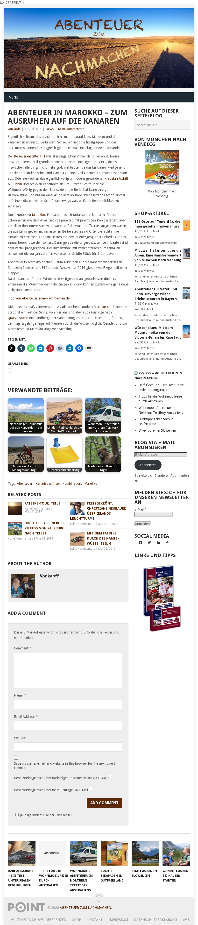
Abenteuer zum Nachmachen (85, 908)
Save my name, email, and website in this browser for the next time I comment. (64, 765)
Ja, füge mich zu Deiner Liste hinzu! (46, 815)
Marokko (38, 215)
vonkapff (14, 129)
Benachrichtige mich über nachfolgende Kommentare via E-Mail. (61, 778)
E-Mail (140, 509)
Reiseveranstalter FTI (29, 156)
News (50, 129)
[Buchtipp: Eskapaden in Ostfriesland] (114, 853)
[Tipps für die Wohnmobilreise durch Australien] (52, 853)
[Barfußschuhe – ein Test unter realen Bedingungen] (21, 853)
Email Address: (26, 716)
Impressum (118, 920)
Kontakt (95, 920)
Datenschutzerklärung (155, 920)
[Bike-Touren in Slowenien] (145, 853)
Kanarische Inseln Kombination (58, 483)
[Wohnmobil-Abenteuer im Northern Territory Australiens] (83, 853)
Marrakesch (102, 307)
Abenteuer (24, 483)
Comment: (22, 648)
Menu (13, 97)
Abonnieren (147, 465)
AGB (186, 920)
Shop (76, 920)
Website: (20, 738)
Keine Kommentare (71, 129)
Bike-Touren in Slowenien (157, 430)
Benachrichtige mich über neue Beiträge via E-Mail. (51, 790)
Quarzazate (16, 318)
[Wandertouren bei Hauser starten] (176, 853)
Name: (20, 695)
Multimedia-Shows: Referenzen (38, 920)
